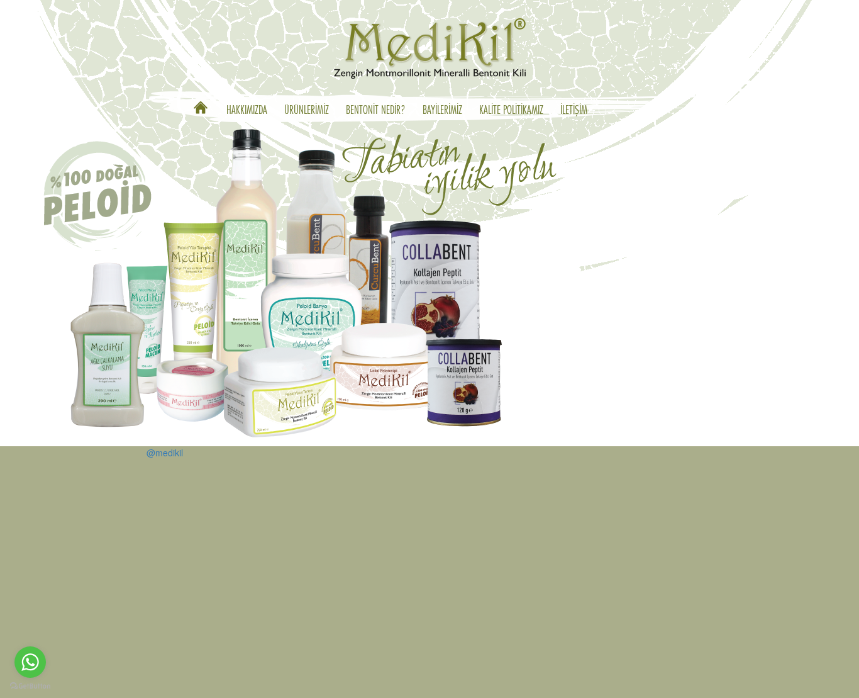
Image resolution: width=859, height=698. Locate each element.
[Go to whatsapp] (30, 662)
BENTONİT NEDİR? (376, 110)
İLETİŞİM (573, 110)
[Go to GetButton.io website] (30, 685)
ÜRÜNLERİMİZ (306, 110)
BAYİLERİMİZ (442, 110)
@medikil (165, 452)
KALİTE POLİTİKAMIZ (511, 110)
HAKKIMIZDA (246, 110)
